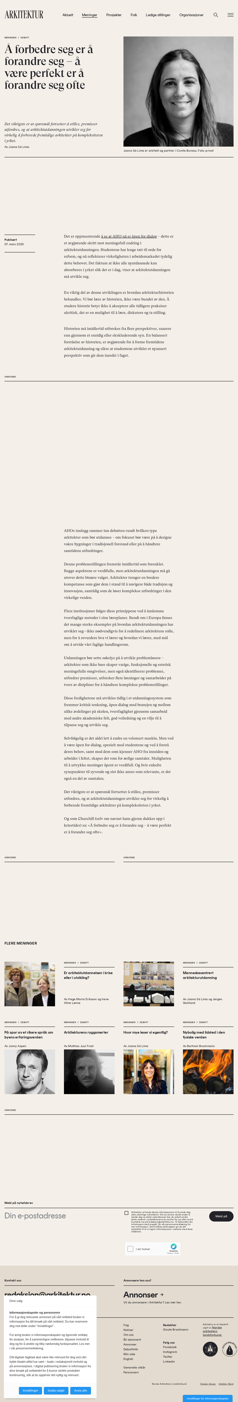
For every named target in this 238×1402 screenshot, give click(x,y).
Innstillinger (30, 1390)
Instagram (170, 1352)
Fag (126, 1325)
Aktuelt (67, 14)
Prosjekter (114, 14)
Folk (134, 14)
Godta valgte (56, 1390)
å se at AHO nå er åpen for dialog (129, 236)
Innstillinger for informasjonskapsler (208, 1398)
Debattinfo (130, 1349)
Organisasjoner (191, 14)
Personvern (131, 1372)
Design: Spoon (208, 1384)
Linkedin (169, 1361)
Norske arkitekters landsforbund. (212, 1331)
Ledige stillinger (158, 14)
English (128, 1359)
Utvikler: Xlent (226, 1384)
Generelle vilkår (134, 1367)
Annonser (140, 1294)
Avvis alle (80, 1390)
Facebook (170, 1347)
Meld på (221, 1216)
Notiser (128, 1330)
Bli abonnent (132, 1339)
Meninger (89, 14)
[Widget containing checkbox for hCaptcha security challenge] (153, 1249)
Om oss (128, 1335)
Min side (129, 1354)
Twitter (167, 1356)
